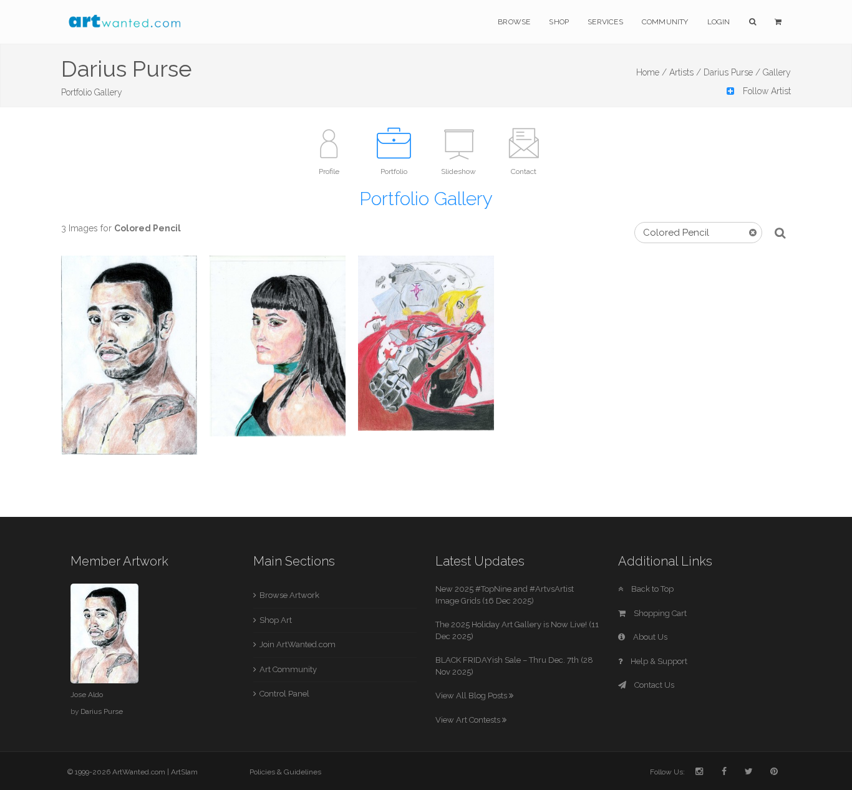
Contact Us (653, 685)
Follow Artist (765, 91)
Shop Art (275, 620)
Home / (651, 72)
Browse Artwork (289, 595)
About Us (649, 637)
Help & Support (658, 661)
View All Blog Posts (472, 695)
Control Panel (284, 693)
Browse (514, 21)
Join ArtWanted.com (297, 644)
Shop (559, 21)
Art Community (288, 669)
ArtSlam (184, 772)
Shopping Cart (659, 613)
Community (665, 21)
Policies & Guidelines (285, 772)
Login (718, 21)
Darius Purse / (732, 72)
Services (605, 21)
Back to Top (651, 589)
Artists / (685, 72)
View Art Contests (468, 720)
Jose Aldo (86, 694)
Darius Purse (101, 711)
